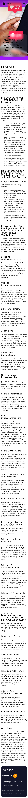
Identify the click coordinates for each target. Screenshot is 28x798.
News (14, 782)
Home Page (7, 782)
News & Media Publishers (10, 36)
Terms (15, 793)
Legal (20, 793)
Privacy (10, 793)
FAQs (20, 782)
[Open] (23, 3)
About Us (5, 793)
